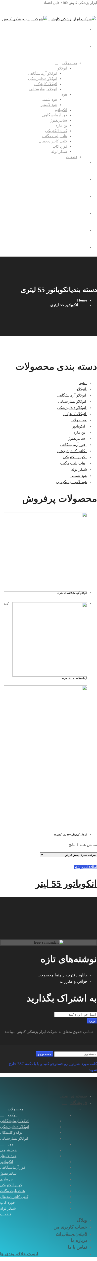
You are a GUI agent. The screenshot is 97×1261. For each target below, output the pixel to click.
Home (82, 300)
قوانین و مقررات (73, 981)
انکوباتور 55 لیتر (66, 883)
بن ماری (79, 432)
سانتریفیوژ (77, 438)
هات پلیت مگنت (73, 463)
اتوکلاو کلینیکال (75, 414)
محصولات (79, 420)
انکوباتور (79, 426)
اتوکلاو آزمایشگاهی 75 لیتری (72, 593)
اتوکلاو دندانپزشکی (72, 408)
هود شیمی (78, 476)
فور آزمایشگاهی (73, 445)
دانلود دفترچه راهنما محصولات (62, 975)
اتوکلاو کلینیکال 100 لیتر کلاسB (70, 834)
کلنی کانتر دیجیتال (72, 451)
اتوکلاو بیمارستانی (72, 401)
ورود (92, 1021)
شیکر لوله (79, 469)
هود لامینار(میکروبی (71, 482)
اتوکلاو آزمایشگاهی (72, 395)
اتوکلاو (81, 389)
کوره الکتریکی (75, 457)
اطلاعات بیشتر (85, 867)
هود (83, 383)
